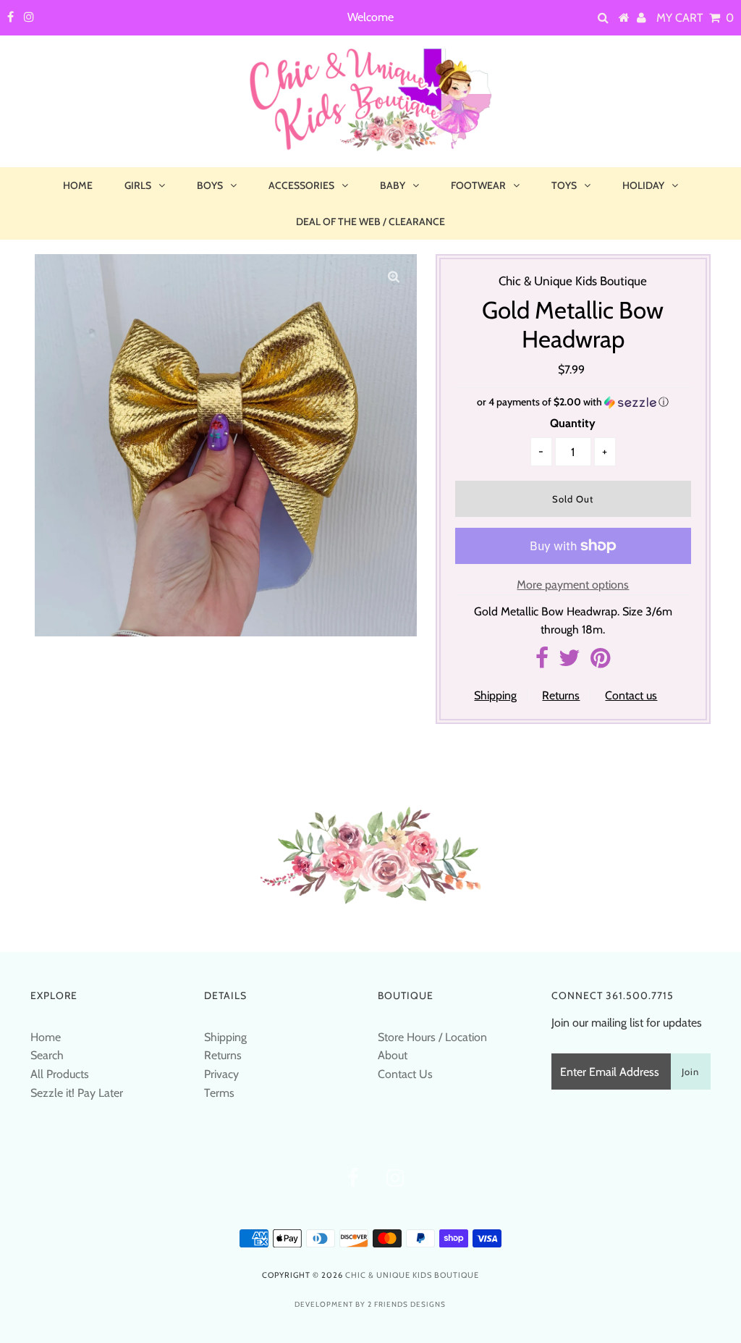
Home (78, 185)
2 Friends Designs (407, 1304)
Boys (210, 185)
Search (47, 1055)
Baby (392, 185)
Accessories (301, 185)
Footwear (478, 185)
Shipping (495, 695)
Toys (564, 185)
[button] (573, 402)
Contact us (631, 695)
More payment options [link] (573, 584)
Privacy (221, 1074)
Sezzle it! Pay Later (76, 1093)
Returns (561, 695)
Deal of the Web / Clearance (370, 221)
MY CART (695, 18)
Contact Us (405, 1074)
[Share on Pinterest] (600, 662)
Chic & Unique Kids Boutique (412, 1275)
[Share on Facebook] (542, 662)
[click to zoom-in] (394, 277)
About (392, 1055)
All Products (59, 1074)
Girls (137, 185)
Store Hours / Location (432, 1037)
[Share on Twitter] (569, 662)
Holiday (643, 185)
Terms (219, 1093)
